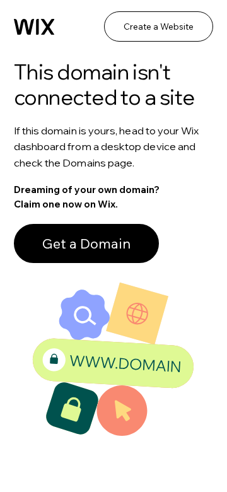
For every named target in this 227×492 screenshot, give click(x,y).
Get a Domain (86, 243)
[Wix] (34, 27)
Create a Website (159, 26)
